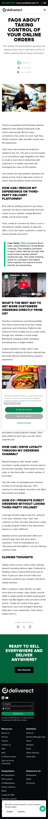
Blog (3, 752)
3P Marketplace (8, 783)
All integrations (8, 775)
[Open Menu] (44, 10)
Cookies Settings (24, 423)
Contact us (6, 745)
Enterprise (30, 783)
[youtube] (6, 697)
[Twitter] (24, 627)
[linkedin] (2, 697)
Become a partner (9, 799)
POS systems (7, 779)
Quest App (30, 756)
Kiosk (28, 749)
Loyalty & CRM (7, 795)
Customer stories (8, 756)
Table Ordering (32, 752)
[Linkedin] (29, 627)
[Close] (43, 803)
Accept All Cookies (24, 410)
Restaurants (31, 775)
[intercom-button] (43, 809)
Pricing (4, 737)
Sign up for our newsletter (7, 762)
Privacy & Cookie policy (12, 403)
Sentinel (29, 733)
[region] (24, 409)
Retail (3, 791)
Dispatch (30, 745)
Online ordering (8, 787)
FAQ (3, 749)
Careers (4, 741)
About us (5, 733)
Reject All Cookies (24, 416)
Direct (28, 741)
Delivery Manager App (35, 737)
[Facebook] (18, 627)
